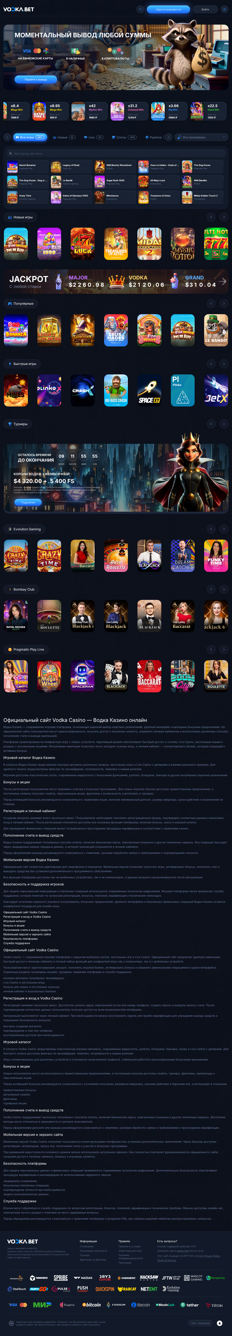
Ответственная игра (130, 1250)
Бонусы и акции (13, 925)
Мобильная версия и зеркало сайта (27, 934)
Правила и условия (130, 1246)
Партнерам (125, 1262)
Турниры (85, 1255)
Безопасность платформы (20, 938)
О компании (87, 1246)
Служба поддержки (16, 943)
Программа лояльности (93, 1250)
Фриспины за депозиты (93, 1259)
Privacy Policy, (212, 1255)
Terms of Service (166, 1260)
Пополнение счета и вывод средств (27, 930)
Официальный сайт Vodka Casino (25, 912)
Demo (16, 262)
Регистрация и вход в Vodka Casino (27, 916)
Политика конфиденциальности (131, 1257)
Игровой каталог (14, 921)
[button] (7, 137)
